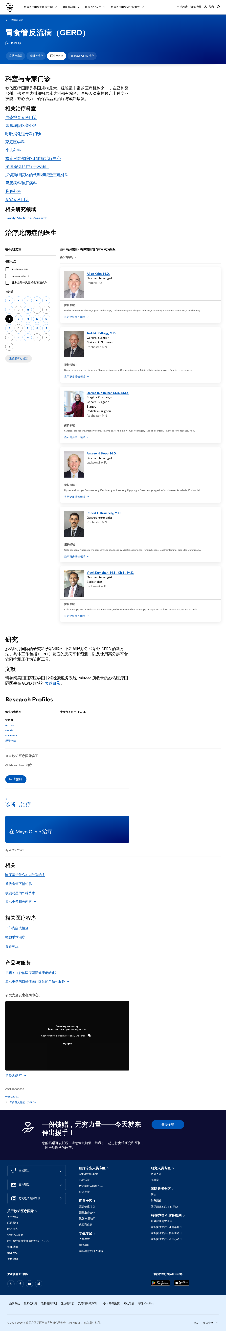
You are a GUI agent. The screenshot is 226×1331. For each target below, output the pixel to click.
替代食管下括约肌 (18, 884)
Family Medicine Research (26, 218)
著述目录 (52, 683)
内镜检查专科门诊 (21, 117)
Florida (9, 730)
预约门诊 (16, 43)
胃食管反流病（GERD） (47, 32)
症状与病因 (16, 55)
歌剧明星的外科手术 (20, 893)
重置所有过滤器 (18, 358)
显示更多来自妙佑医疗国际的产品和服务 (35, 981)
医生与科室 (57, 55)
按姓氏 (9, 291)
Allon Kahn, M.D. (98, 274)
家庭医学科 (15, 141)
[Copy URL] (89, 1035)
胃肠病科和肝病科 (21, 183)
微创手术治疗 (15, 937)
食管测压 (12, 946)
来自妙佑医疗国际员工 (21, 756)
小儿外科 (13, 150)
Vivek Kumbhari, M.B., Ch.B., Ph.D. (110, 572)
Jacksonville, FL (20, 275)
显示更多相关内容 (18, 901)
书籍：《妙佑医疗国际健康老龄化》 (31, 973)
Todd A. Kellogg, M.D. (101, 333)
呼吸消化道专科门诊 (23, 133)
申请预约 (16, 779)
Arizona (9, 725)
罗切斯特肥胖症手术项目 (27, 166)
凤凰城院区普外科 (21, 125)
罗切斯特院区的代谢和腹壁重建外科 (37, 174)
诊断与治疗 (36, 55)
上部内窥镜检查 (16, 928)
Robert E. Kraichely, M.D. (104, 513)
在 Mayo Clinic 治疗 (82, 55)
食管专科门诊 (17, 199)
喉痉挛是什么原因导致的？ (25, 875)
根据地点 (10, 261)
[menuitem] (15, 56)
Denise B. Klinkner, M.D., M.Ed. (108, 393)
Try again (67, 1043)
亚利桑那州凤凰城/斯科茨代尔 (29, 282)
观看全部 (10, 740)
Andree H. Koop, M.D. (102, 453)
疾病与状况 (16, 20)
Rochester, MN (20, 269)
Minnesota (11, 735)
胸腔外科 (13, 191)
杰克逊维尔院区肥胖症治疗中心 (33, 158)
